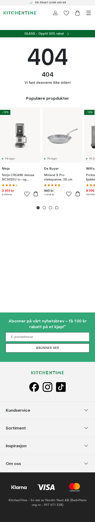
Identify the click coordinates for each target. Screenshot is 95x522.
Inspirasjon (16, 445)
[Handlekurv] (77, 12)
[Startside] (20, 13)
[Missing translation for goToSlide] (44, 208)
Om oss (13, 463)
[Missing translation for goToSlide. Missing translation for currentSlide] (38, 208)
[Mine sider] (55, 12)
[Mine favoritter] (66, 12)
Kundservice (18, 410)
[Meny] (88, 12)
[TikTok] (61, 387)
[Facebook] (34, 387)
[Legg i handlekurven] (36, 193)
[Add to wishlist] (27, 194)
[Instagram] (47, 387)
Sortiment (16, 427)
